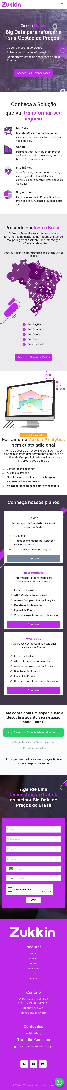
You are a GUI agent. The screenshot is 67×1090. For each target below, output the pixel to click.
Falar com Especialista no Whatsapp (36, 732)
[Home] (11, 4)
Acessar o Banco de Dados (33, 357)
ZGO (33, 973)
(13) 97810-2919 (35, 1007)
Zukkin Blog (34, 1033)
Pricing (33, 953)
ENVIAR (33, 900)
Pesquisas (33, 968)
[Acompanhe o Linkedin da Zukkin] (43, 1064)
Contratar (33, 558)
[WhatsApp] (59, 1082)
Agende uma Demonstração (33, 73)
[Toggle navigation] (62, 4)
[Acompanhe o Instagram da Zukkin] (33, 1064)
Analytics (33, 958)
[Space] (32, 932)
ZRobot (33, 978)
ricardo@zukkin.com (35, 1012)
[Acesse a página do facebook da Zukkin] (24, 1064)
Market (33, 963)
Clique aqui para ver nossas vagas (35, 1046)
